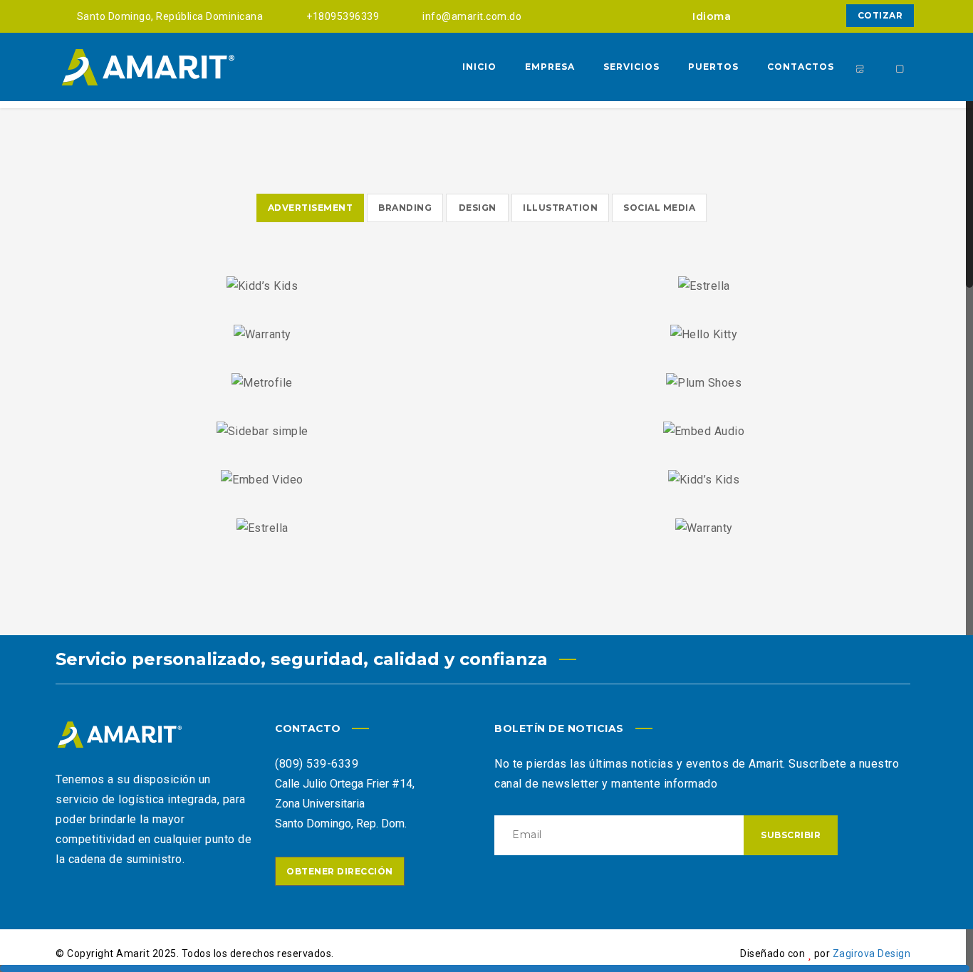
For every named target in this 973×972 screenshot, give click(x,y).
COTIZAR (880, 15)
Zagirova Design (872, 953)
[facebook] (765, 15)
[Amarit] (148, 67)
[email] (816, 15)
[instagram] (790, 15)
